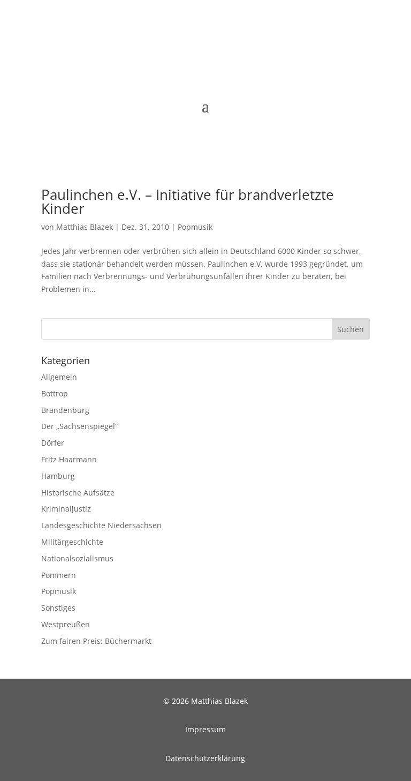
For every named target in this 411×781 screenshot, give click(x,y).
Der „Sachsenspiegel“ (79, 426)
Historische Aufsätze (78, 492)
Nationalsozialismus (77, 558)
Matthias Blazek (84, 227)
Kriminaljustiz (66, 509)
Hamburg (58, 476)
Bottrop (54, 393)
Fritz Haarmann (69, 459)
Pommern (58, 575)
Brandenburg (65, 410)
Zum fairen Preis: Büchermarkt (96, 641)
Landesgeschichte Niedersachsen (101, 525)
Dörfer (52, 443)
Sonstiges (58, 608)
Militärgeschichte (72, 542)
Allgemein (59, 377)
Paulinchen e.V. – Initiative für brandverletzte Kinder (187, 201)
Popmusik (195, 227)
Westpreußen (65, 624)
